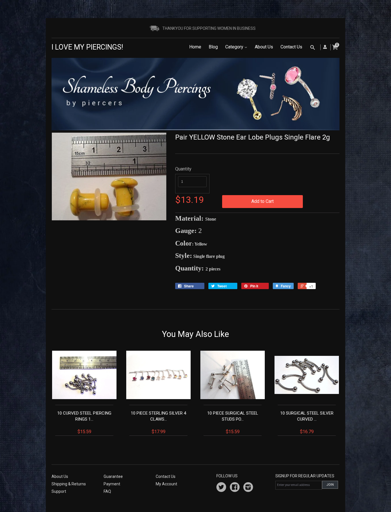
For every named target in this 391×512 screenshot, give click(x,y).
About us (60, 476)
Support (59, 491)
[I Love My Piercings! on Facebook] (235, 488)
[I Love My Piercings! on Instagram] (248, 488)
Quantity (183, 169)
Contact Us (291, 47)
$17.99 (158, 422)
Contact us (165, 476)
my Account (166, 484)
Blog (213, 47)
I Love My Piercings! (87, 47)
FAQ (107, 491)
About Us (264, 47)
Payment (112, 484)
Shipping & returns (69, 484)
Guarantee (113, 476)
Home (195, 47)
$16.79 (306, 422)
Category (234, 47)
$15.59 (84, 422)
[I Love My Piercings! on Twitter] (221, 488)
